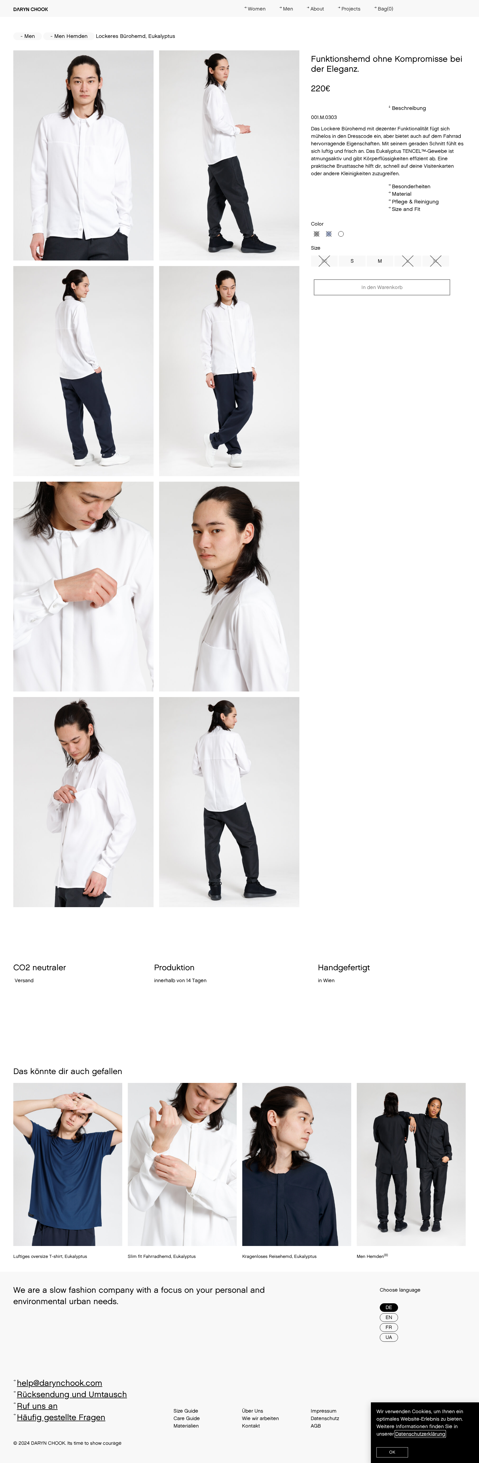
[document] (239, 731)
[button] (392, 1452)
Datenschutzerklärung (420, 1434)
